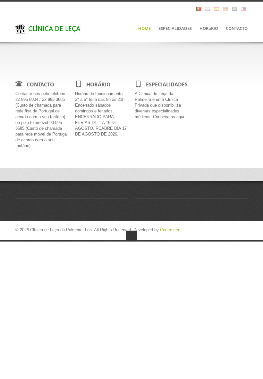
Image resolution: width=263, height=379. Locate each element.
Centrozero (170, 229)
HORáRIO (208, 28)
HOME (144, 28)
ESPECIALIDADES (175, 28)
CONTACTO (237, 28)
